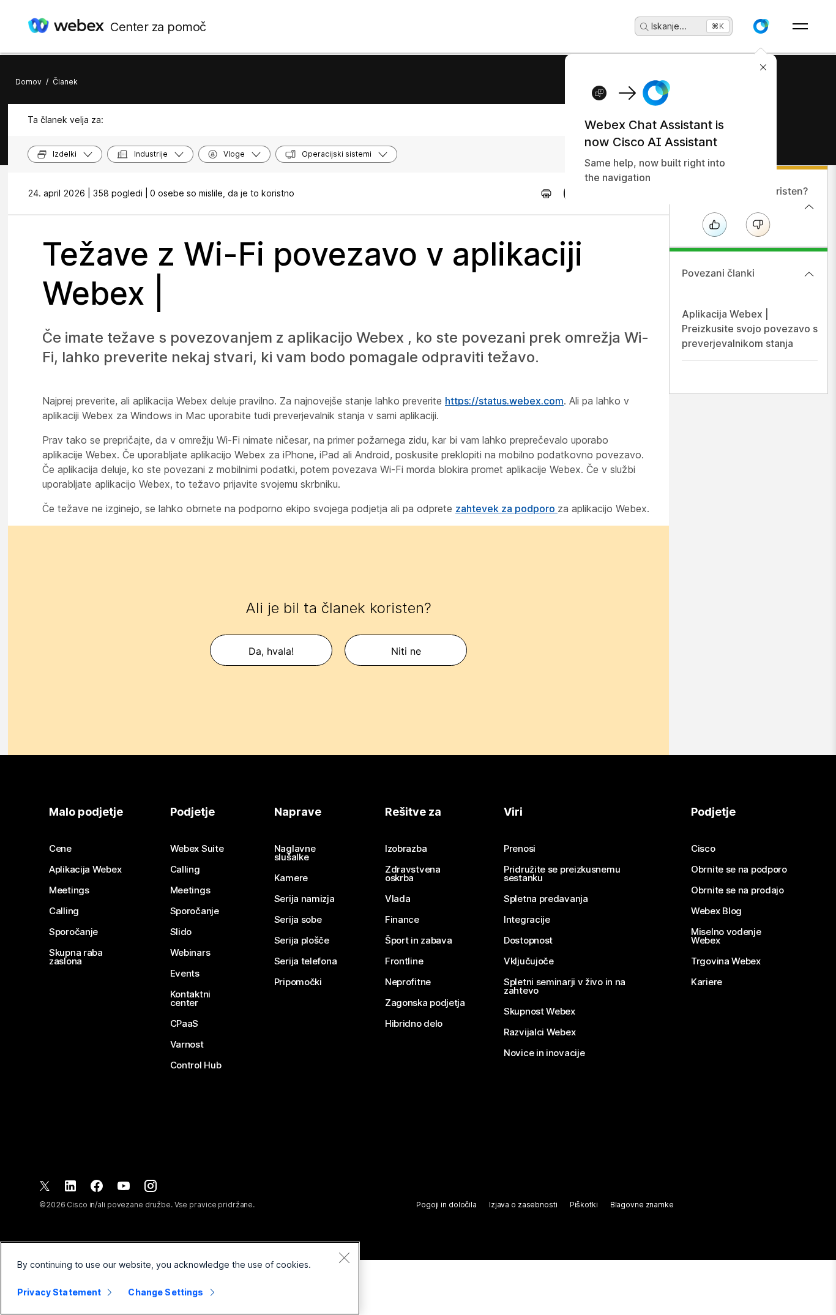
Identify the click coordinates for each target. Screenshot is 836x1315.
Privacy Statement (59, 1292)
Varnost (187, 1044)
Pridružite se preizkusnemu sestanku (562, 873)
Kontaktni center (190, 998)
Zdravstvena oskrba (413, 873)
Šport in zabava (418, 940)
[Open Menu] (800, 26)
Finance (402, 919)
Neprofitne (408, 982)
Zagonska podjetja (425, 1003)
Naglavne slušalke (295, 853)
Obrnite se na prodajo (737, 890)
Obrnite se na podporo (739, 869)
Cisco (703, 848)
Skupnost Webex (539, 1011)
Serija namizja (304, 899)
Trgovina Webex (726, 961)
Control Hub (196, 1065)
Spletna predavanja (546, 899)
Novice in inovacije (544, 1053)
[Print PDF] (546, 193)
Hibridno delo (413, 1023)
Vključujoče (529, 961)
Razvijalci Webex (539, 1032)
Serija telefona (305, 961)
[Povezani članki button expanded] (809, 274)
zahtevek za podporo (506, 508)
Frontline (404, 961)
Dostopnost (528, 940)
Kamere (291, 878)
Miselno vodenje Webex (726, 936)
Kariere (706, 982)
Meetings (69, 890)
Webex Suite (197, 848)
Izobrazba (406, 848)
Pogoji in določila (446, 1204)
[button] (761, 26)
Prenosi (520, 848)
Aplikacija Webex (85, 869)
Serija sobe (298, 919)
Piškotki (584, 1204)
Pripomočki (298, 982)
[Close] (344, 1257)
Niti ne (406, 651)
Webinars (190, 952)
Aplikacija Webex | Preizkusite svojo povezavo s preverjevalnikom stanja (750, 328)
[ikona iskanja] (644, 27)
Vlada (398, 899)
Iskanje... (669, 26)
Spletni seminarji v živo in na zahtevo (564, 986)
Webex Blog (716, 911)
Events (185, 973)
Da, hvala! (271, 651)
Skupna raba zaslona (76, 957)
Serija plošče (301, 940)
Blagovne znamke (642, 1204)
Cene (60, 848)
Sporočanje (73, 932)
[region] (180, 1278)
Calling (64, 911)
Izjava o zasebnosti (523, 1204)
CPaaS (184, 1023)
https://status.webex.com (504, 401)
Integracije (527, 919)
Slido (181, 932)
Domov (28, 81)
